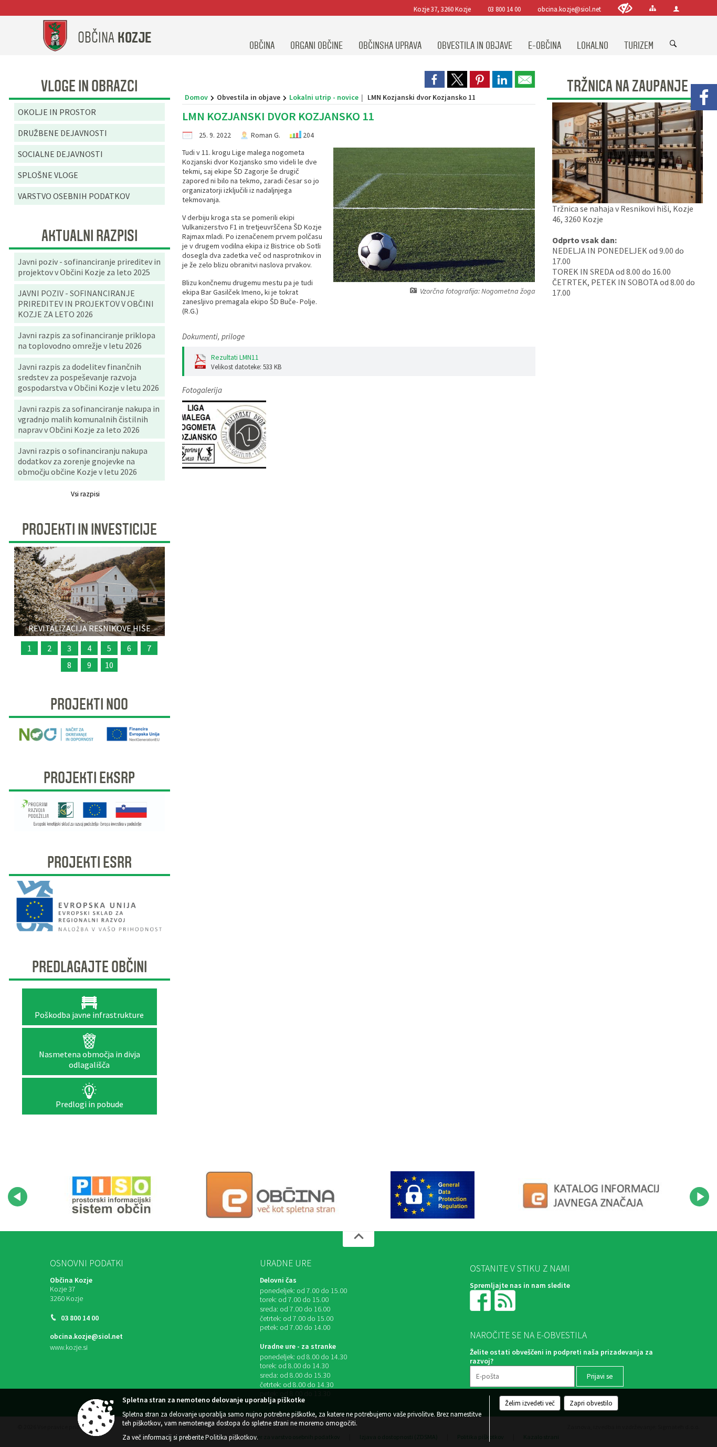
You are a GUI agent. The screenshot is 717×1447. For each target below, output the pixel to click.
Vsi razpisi (85, 494)
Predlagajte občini (89, 967)
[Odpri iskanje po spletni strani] (673, 44)
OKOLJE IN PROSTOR (57, 112)
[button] (17, 1196)
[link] (434, 79)
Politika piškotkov (231, 1437)
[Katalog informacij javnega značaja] (593, 1195)
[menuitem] (261, 36)
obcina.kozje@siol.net (569, 9)
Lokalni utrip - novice (323, 97)
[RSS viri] (506, 1299)
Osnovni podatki (86, 1263)
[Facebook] (704, 97)
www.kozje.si (69, 1347)
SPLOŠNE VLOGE (48, 175)
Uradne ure (285, 1263)
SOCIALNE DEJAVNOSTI (60, 154)
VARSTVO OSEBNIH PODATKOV (74, 196)
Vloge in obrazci (89, 86)
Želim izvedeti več (530, 1403)
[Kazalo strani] (652, 8)
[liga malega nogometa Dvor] (224, 434)
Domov (196, 97)
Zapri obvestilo (591, 1403)
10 (109, 665)
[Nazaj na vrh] (358, 1239)
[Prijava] (676, 8)
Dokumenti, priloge (213, 336)
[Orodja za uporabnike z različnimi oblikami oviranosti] (625, 8)
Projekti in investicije (89, 529)
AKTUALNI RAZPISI (89, 236)
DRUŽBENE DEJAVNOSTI (62, 133)
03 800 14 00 (504, 9)
